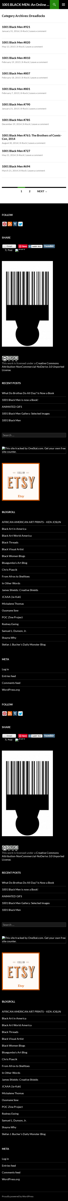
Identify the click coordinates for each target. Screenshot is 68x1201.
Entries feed (9, 676)
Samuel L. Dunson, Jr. (14, 630)
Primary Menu (63, 4)
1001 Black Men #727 (16, 151)
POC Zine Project (12, 617)
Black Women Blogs (13, 556)
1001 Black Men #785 (16, 120)
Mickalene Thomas (13, 603)
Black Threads (10, 542)
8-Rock (24, 31)
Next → (42, 191)
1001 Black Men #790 (16, 104)
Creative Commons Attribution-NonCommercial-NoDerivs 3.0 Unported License (33, 367)
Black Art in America (14, 528)
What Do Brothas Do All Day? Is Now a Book (28, 393)
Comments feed (11, 682)
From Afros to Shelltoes (16, 576)
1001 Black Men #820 (16, 42)
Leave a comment (37, 31)
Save (24, 246)
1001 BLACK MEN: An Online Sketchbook (26, 4)
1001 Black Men (11, 420)
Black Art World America (17, 535)
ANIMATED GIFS (12, 406)
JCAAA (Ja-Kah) (11, 596)
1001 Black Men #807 (16, 73)
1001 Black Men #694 (16, 166)
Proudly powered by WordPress (17, 1196)
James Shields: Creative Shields (20, 590)
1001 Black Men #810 (16, 58)
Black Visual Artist (13, 549)
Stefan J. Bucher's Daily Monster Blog (24, 644)
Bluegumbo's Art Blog (14, 562)
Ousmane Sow (10, 610)
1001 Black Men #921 (16, 27)
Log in (5, 669)
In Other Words (11, 583)
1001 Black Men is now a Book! (20, 399)
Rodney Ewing (10, 624)
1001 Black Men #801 (16, 89)
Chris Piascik (9, 569)
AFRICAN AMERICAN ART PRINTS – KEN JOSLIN (31, 522)
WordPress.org (11, 689)
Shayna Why (9, 637)
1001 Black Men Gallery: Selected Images (26, 413)
